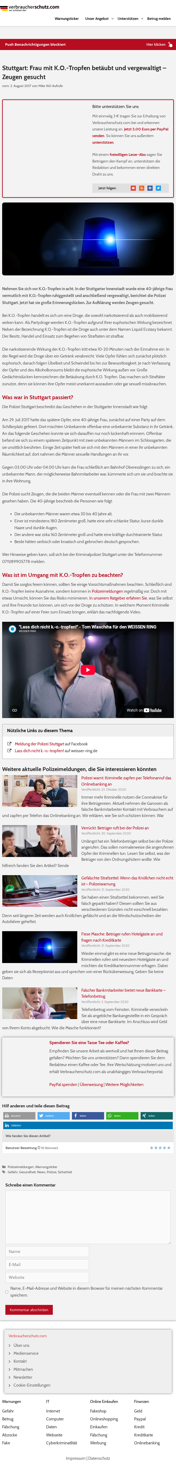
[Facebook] (150, 188)
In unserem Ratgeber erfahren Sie (118, 598)
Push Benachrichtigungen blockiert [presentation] (35, 44)
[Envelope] (133, 188)
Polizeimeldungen (107, 591)
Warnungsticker (67, 18)
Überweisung (91, 1084)
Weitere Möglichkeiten (124, 1084)
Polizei (51, 1172)
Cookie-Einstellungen (32, 1385)
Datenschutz (99, 1458)
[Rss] (141, 188)
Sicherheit (65, 1172)
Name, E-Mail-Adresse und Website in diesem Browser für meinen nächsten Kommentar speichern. (86, 1292)
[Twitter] (158, 188)
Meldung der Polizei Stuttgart (39, 744)
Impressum (76, 1458)
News (41, 1172)
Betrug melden (159, 18)
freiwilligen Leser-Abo (128, 154)
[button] (19, 1116)
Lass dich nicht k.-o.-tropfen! (39, 750)
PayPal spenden (63, 1084)
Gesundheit (27, 1172)
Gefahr (13, 1172)
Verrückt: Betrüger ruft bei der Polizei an (115, 828)
